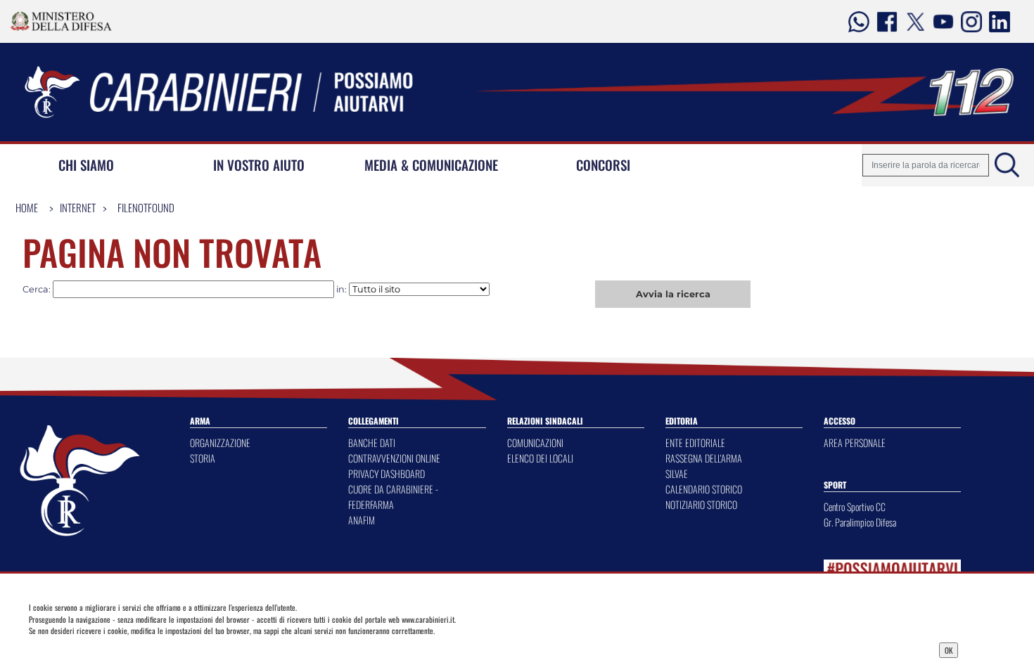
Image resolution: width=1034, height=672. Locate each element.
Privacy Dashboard (132, 649)
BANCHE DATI (371, 442)
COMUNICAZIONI (535, 442)
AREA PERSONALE (855, 442)
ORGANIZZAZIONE (220, 442)
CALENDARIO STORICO (703, 489)
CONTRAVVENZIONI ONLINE (394, 458)
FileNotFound (145, 207)
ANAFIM (361, 519)
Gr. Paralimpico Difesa (860, 522)
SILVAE (676, 473)
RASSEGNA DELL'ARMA (703, 458)
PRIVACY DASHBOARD (386, 473)
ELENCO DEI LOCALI (540, 458)
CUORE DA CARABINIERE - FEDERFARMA (393, 497)
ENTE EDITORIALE (695, 442)
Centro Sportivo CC (855, 506)
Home (26, 207)
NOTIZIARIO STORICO (701, 504)
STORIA (202, 458)
